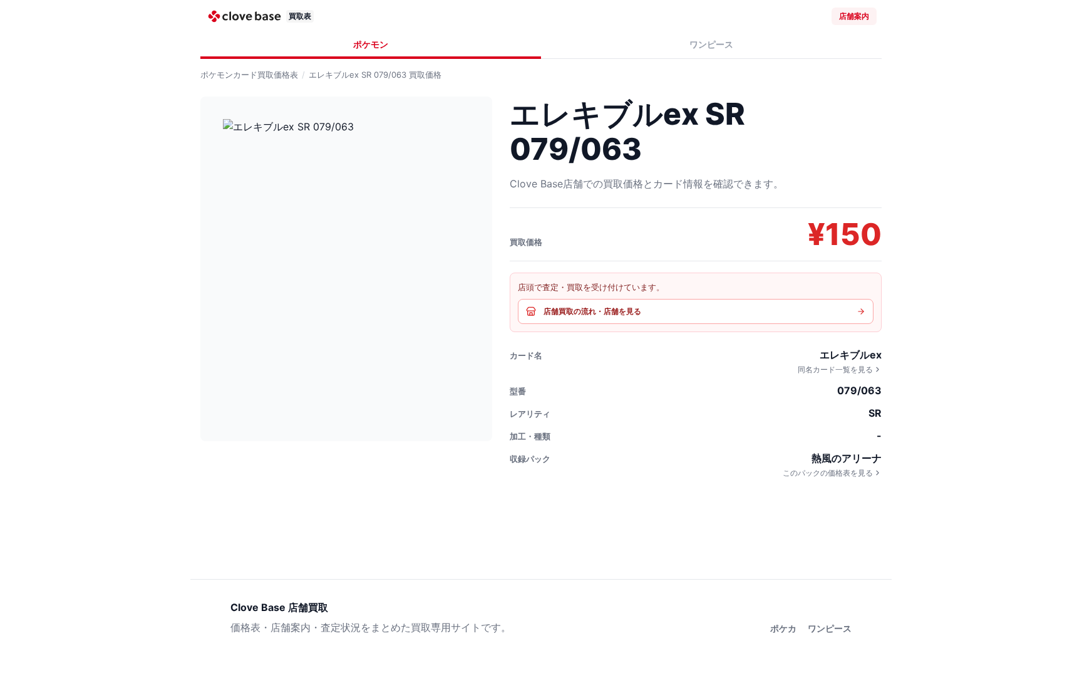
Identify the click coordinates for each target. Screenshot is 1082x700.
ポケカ (783, 628)
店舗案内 (854, 16)
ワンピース (711, 44)
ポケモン (370, 44)
